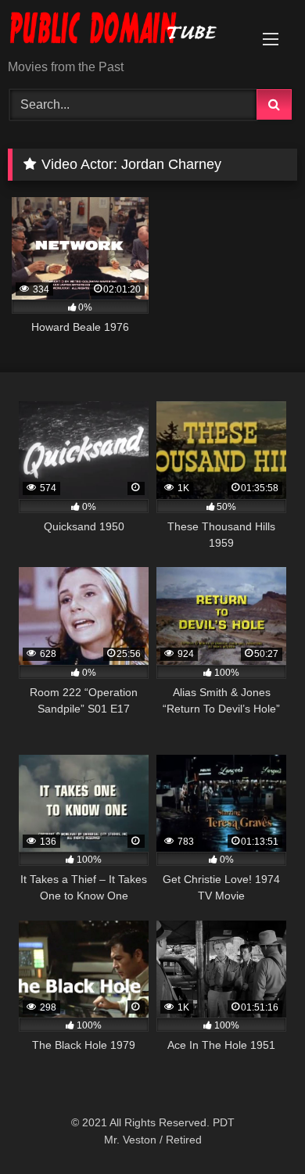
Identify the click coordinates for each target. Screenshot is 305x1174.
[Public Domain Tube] (125, 31)
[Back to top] (256, 1127)
